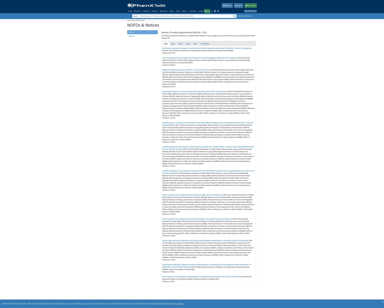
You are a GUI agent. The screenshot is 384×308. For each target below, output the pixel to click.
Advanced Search (244, 16)
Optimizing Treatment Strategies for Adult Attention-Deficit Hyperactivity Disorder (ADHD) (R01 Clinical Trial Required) (206, 48)
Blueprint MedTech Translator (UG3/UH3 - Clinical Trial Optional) (186, 70)
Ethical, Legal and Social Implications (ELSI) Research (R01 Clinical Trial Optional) (192, 195)
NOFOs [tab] (131, 32)
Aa (250, 11)
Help (177, 11)
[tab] (165, 43)
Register (228, 5)
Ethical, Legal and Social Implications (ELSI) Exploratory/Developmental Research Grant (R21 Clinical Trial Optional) (205, 240)
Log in (239, 5)
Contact (200, 11)
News (171, 11)
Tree (207, 11)
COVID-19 (146, 11)
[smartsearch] (234, 16)
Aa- (246, 11)
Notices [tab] (131, 36)
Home (130, 11)
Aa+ (255, 11)
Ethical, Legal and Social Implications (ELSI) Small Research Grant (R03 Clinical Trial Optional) (197, 219)
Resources (163, 11)
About (184, 11)
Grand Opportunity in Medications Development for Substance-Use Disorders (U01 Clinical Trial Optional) (202, 277)
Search (154, 11)
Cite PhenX (192, 11)
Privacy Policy (178, 304)
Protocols (137, 11)
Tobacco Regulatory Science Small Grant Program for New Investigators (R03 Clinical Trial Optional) (199, 58)
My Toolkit (251, 5)
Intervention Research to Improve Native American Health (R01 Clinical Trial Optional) (194, 91)
